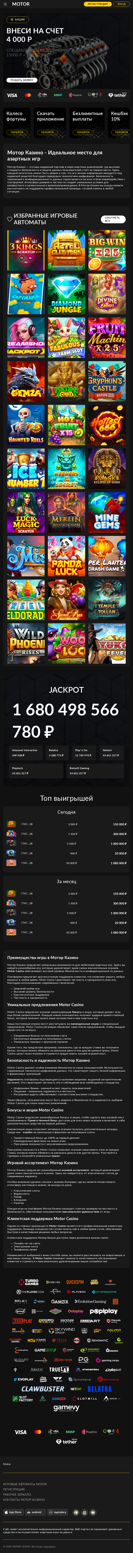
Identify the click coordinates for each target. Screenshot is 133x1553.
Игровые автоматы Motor (25, 1484)
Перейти (17, 132)
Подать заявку (22, 80)
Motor (21, 4)
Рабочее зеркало (17, 1494)
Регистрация (98, 4)
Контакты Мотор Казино (24, 1499)
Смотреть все (112, 219)
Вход (122, 4)
